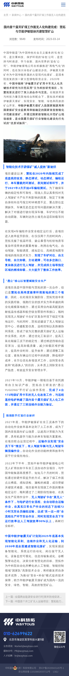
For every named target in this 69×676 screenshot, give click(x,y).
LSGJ (55, 671)
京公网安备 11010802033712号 (34, 671)
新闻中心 (16, 15)
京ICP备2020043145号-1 (51, 668)
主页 (5, 15)
